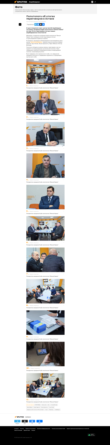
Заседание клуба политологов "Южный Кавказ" (35, 409)
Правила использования (31, 428)
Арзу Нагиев (51, 407)
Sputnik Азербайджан (36, 42)
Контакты (22, 428)
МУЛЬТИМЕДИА (37, 404)
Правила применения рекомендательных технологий (78, 428)
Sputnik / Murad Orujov (34, 85)
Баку (49, 404)
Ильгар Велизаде (54, 404)
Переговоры (51, 409)
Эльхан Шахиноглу (44, 407)
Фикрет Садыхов (37, 407)
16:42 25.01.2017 (29, 21)
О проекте (16, 428)
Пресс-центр (44, 404)
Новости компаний (18, 430)
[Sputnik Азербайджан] (21, 3)
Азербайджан (57, 409)
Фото (28, 404)
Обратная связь (27, 430)
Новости (31, 404)
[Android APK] (91, 435)
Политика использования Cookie (58, 428)
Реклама (33, 430)
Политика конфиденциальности (43, 428)
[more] (64, 85)
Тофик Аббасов (29, 407)
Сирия (46, 409)
